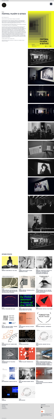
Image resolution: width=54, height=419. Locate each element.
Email (41, 405)
